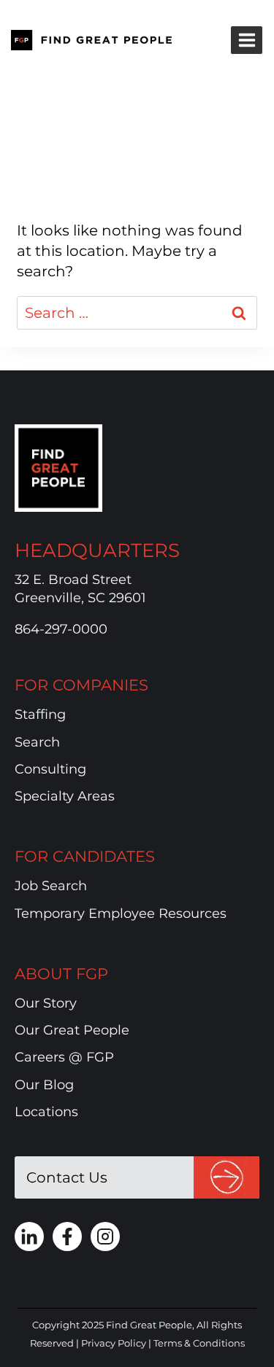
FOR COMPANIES (81, 685)
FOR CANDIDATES (85, 856)
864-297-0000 (61, 629)
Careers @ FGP (64, 1057)
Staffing (40, 714)
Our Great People (72, 1030)
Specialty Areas (65, 796)
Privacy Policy (113, 1343)
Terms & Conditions (199, 1343)
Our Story (46, 1003)
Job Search (51, 886)
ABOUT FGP (61, 974)
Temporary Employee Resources (121, 914)
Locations (46, 1112)
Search (37, 742)
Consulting (50, 769)
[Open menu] (246, 40)
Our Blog (44, 1085)
